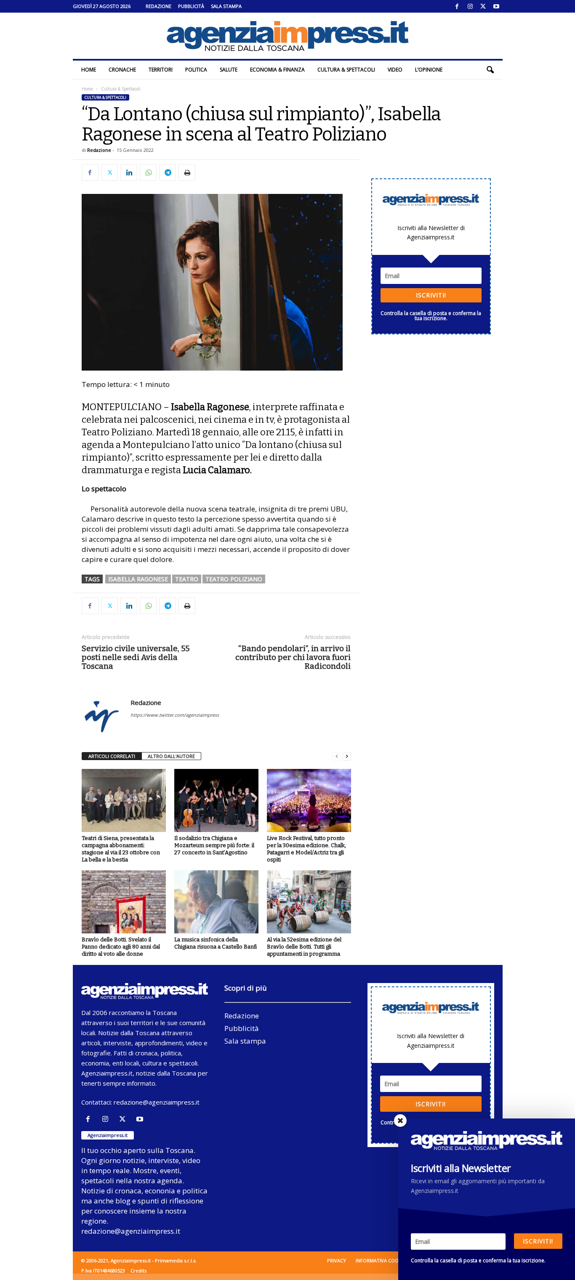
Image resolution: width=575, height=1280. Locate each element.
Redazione (158, 6)
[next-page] (347, 756)
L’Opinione (428, 69)
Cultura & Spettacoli (346, 69)
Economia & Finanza (277, 69)
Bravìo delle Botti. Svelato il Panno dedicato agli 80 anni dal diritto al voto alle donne (121, 946)
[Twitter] (483, 6)
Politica (196, 69)
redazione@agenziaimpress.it (157, 1102)
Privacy (336, 1260)
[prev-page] (337, 756)
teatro (186, 579)
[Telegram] (167, 172)
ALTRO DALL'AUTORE (171, 756)
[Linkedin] (128, 172)
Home (88, 69)
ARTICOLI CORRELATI (111, 756)
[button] (490, 70)
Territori (161, 69)
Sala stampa (226, 6)
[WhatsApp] (148, 172)
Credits (138, 1270)
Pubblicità (191, 6)
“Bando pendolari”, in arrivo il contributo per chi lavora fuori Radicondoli (293, 657)
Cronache (122, 69)
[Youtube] (496, 6)
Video (395, 69)
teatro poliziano (233, 579)
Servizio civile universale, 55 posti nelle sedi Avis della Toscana (135, 657)
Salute (228, 69)
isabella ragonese (138, 579)
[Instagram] (470, 6)
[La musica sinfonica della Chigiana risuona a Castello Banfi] (216, 901)
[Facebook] (457, 6)
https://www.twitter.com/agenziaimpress (174, 715)
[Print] (186, 172)
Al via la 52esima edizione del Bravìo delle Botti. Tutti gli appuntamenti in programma (304, 946)
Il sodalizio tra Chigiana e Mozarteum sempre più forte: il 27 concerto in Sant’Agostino (214, 845)
